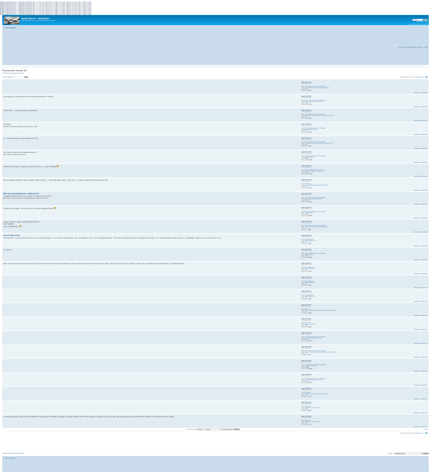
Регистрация (418, 47)
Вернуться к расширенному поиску (14, 73)
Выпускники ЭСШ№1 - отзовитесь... (314, 171)
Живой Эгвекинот (309, 157)
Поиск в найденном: (9, 77)
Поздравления (309, 239)
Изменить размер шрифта (426, 27)
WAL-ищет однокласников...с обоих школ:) (21, 193)
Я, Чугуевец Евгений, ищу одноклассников (316, 226)
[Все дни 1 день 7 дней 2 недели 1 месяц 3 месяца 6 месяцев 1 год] (201, 429)
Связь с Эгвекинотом (310, 324)
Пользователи (409, 47)
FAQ (401, 47)
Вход (426, 47)
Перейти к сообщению (420, 92)
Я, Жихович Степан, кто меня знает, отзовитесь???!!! (319, 115)
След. (425, 429)
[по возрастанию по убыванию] (231, 429)
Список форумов (10, 27)
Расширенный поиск (422, 21)
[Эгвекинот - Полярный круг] (12, 19)
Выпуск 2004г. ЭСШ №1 (311, 129)
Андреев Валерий (306, 82)
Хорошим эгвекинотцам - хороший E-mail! (316, 185)
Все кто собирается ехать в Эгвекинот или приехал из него (321, 310)
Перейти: (391, 453)
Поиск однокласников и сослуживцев (315, 86)
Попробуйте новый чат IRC (312, 407)
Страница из (419, 77)
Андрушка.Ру (424, 24)
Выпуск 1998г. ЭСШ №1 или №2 (313, 101)
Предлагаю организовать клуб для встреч (316, 393)
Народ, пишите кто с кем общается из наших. (317, 87)
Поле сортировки (191, 429)
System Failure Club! (11, 235)
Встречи (308, 309)
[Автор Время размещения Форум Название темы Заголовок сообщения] (214, 429)
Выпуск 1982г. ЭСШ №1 (311, 366)
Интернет (308, 183)
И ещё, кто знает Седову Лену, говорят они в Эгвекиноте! (320, 352)
